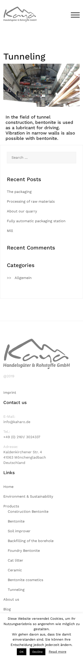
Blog (7, 609)
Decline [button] (37, 651)
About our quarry (22, 211)
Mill (10, 231)
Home (8, 487)
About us (11, 599)
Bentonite (16, 521)
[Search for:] (41, 157)
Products (11, 506)
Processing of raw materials (31, 201)
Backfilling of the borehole (31, 541)
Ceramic (15, 570)
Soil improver (19, 531)
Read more (57, 652)
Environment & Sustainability (28, 496)
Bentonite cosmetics (25, 580)
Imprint (9, 392)
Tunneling (16, 590)
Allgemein (23, 278)
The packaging (19, 192)
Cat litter (15, 560)
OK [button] (21, 651)
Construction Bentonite (28, 511)
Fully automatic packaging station (36, 221)
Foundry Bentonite (24, 550)
